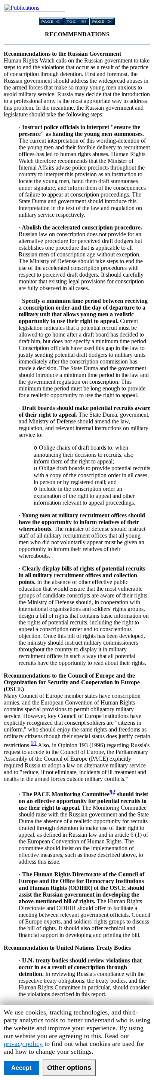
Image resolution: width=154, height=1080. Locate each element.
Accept (21, 1068)
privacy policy (23, 1043)
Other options (69, 1067)
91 (34, 743)
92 (113, 791)
